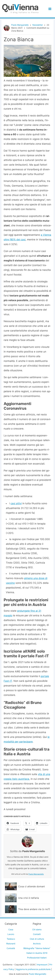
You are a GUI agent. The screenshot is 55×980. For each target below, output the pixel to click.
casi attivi (16, 503)
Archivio (37, 943)
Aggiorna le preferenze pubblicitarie (33, 969)
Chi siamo (37, 929)
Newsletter (37, 25)
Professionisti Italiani (36, 957)
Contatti (37, 934)
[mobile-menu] (49, 9)
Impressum (42, 964)
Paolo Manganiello (20, 25)
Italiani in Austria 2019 (36, 953)
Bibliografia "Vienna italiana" (36, 948)
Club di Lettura (37, 939)
